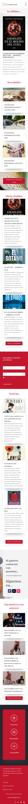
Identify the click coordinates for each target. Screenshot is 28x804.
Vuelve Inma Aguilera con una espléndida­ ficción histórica (13, 418)
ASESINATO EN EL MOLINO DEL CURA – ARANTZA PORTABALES (13, 55)
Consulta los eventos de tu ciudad (14, 181)
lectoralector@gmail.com (14, 797)
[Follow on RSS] (24, 802)
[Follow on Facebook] (10, 591)
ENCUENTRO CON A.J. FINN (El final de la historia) (12, 633)
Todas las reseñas (14, 343)
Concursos (14, 725)
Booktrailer (14, 739)
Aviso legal (5, 782)
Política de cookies (7, 789)
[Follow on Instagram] (18, 591)
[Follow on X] (14, 591)
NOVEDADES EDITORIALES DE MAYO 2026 (13, 163)
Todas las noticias (14, 542)
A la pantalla (14, 753)
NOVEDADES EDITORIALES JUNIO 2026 (12, 135)
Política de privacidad (8, 786)
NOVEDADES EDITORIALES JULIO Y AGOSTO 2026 (12, 107)
